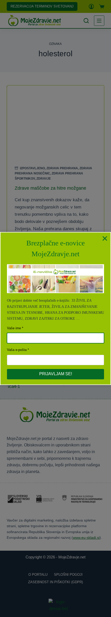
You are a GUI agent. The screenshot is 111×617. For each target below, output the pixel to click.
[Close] (105, 238)
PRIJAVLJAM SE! (55, 374)
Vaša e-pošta (17, 350)
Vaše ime (14, 328)
